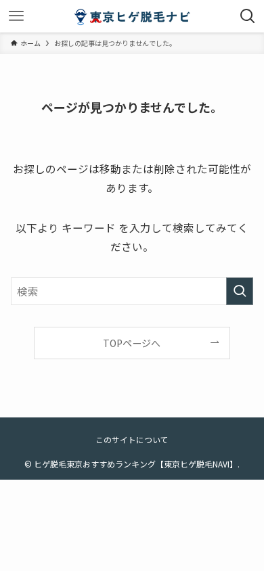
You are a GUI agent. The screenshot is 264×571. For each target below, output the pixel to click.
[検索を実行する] (239, 291)
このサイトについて (132, 439)
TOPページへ (131, 343)
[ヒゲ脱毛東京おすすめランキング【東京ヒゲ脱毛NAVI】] (132, 16)
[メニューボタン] (16, 16)
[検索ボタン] (248, 16)
